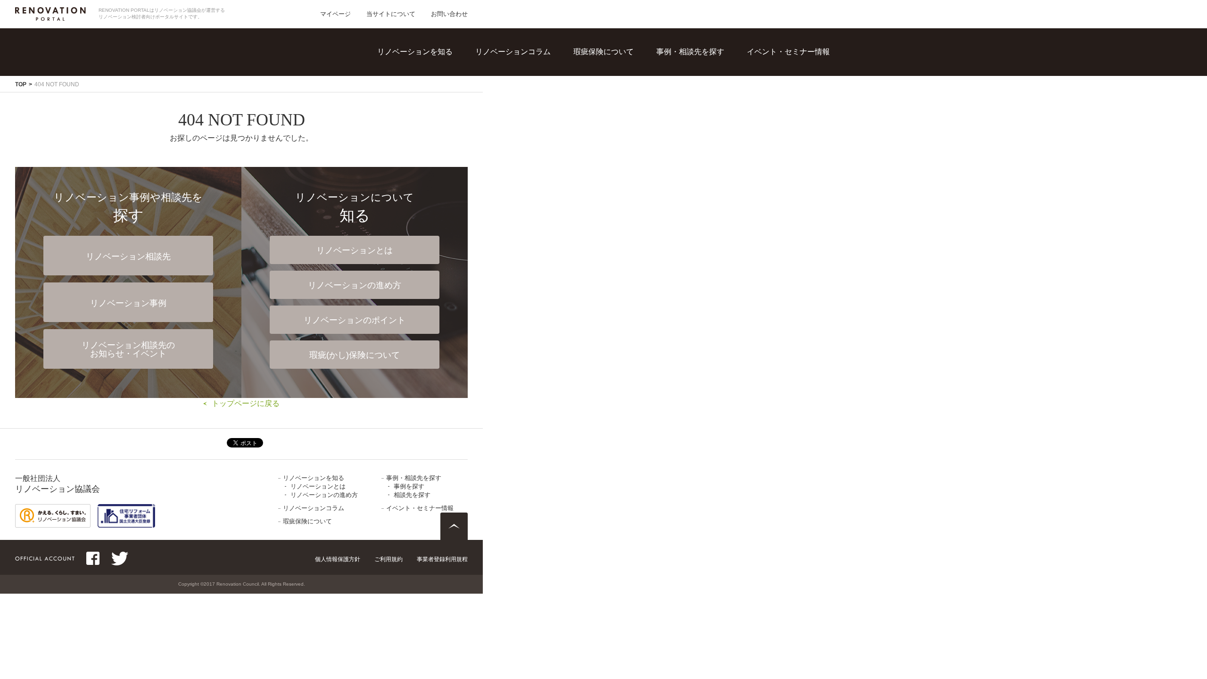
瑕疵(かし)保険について (354, 355)
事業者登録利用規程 (442, 559)
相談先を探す (703, 85)
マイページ (335, 13)
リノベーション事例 (128, 303)
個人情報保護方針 (337, 559)
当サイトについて (390, 13)
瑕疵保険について (603, 52)
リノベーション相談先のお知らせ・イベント (128, 349)
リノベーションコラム (513, 52)
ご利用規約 (388, 559)
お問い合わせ (449, 13)
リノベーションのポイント (354, 320)
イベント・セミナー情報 (788, 52)
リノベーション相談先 (128, 256)
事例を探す (699, 66)
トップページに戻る (246, 403)
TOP (20, 84)
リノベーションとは (435, 66)
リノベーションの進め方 (442, 85)
